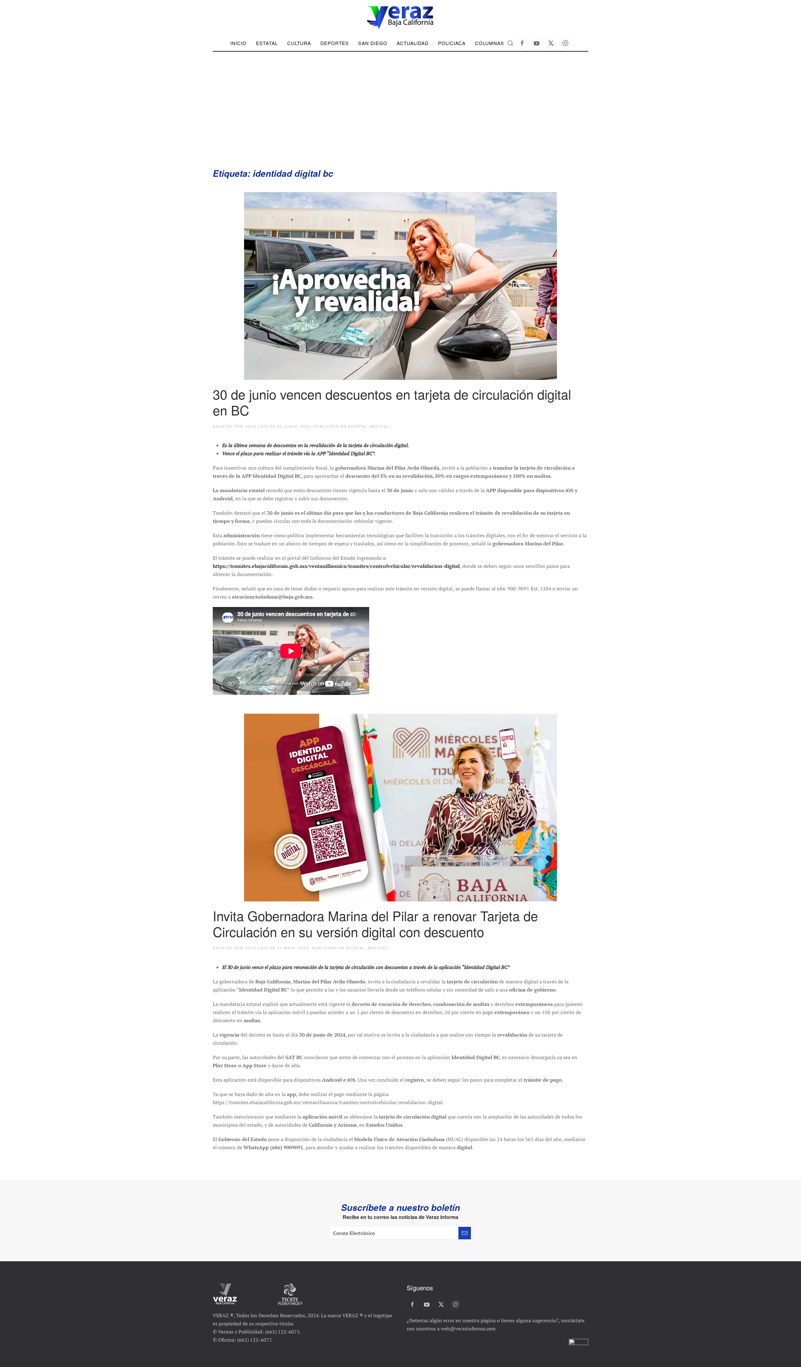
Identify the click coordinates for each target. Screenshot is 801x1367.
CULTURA (299, 43)
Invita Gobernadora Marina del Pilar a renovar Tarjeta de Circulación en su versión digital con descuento (375, 923)
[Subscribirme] (464, 1233)
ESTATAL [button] (267, 43)
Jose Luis (256, 426)
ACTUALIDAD (413, 43)
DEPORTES (334, 43)
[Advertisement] (400, 120)
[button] (510, 43)
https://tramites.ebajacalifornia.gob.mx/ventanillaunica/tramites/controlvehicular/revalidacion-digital (336, 566)
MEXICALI (380, 426)
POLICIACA (452, 43)
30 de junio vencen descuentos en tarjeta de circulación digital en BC (392, 402)
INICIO (238, 43)
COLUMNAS (489, 43)
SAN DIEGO (372, 43)
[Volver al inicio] (400, 17)
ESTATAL (357, 426)
